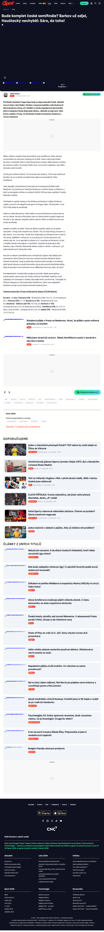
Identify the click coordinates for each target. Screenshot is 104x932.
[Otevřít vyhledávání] (95, 3)
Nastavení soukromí (16, 925)
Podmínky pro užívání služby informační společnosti (50, 923)
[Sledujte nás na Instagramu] (47, 821)
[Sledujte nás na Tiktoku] (56, 821)
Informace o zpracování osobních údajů (77, 923)
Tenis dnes (10, 427)
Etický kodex (70, 925)
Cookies (91, 923)
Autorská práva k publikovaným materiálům (21, 923)
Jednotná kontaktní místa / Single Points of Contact (50, 925)
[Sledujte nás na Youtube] (61, 821)
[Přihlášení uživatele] (91, 3)
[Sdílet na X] (9, 392)
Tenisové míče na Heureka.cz (28, 427)
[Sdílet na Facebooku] (4, 392)
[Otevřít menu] (100, 3)
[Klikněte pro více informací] (5, 77)
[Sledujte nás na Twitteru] (52, 821)
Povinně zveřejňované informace (84, 925)
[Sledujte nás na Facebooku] (43, 821)
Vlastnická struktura (29, 925)
